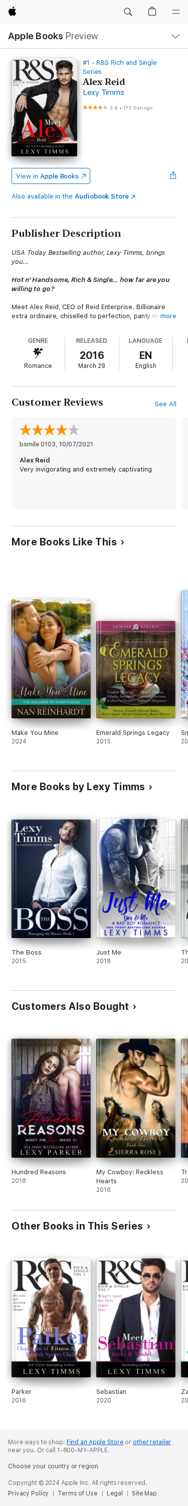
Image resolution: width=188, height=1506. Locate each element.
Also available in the (70, 196)
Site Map (144, 1493)
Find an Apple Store (95, 1442)
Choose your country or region (53, 1466)
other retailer (152, 1442)
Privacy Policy (28, 1493)
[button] (128, 12)
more (168, 316)
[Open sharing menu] (173, 176)
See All (165, 404)
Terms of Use (78, 1493)
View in (47, 176)
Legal (115, 1493)
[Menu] (176, 12)
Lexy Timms (103, 92)
